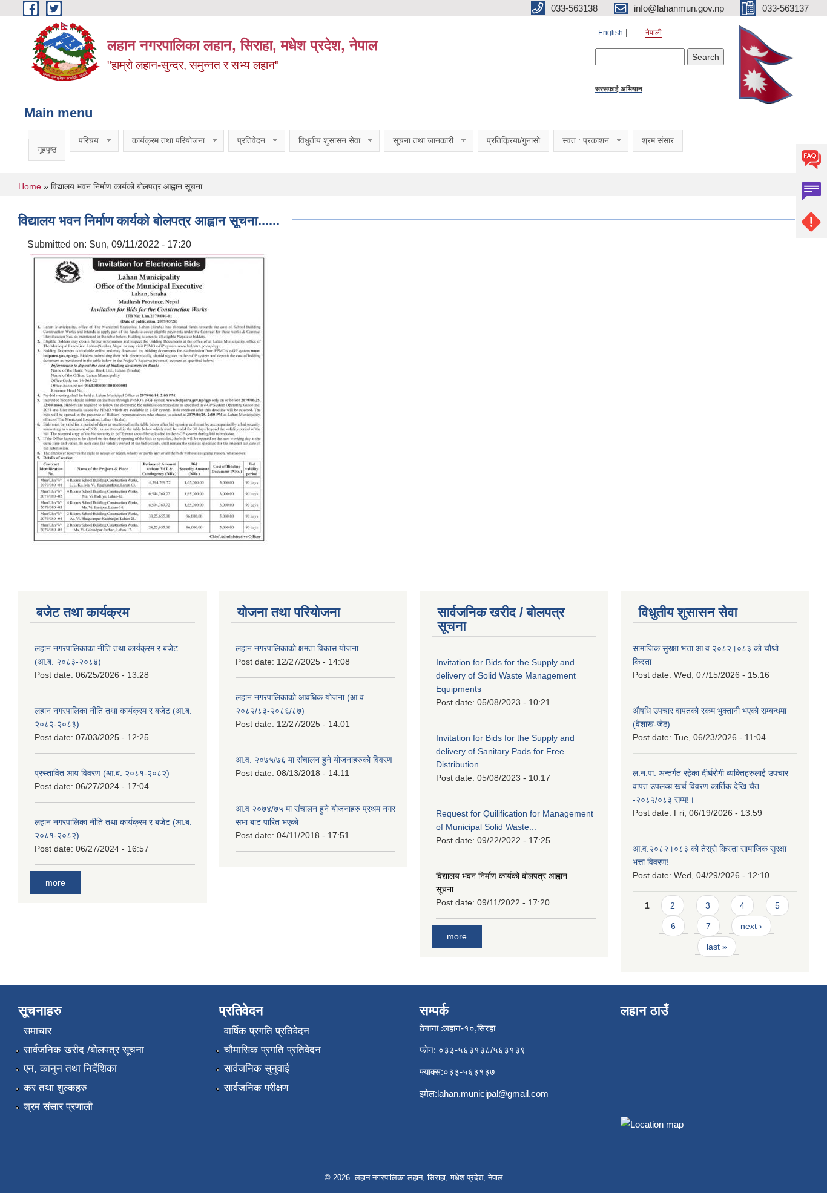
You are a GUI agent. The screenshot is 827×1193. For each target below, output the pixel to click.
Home (29, 186)
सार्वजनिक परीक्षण (256, 1088)
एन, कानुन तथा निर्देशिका (70, 1068)
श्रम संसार (658, 140)
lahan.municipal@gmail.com (493, 1093)
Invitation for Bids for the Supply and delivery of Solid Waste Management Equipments (506, 675)
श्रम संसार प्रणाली (58, 1106)
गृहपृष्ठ (47, 149)
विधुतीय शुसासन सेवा (324, 141)
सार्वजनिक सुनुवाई (256, 1068)
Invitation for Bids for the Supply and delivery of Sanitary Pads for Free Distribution (505, 751)
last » (717, 946)
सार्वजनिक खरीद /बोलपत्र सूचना (84, 1050)
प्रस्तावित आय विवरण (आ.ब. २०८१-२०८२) (102, 773)
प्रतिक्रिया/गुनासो (513, 140)
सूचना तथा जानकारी (418, 141)
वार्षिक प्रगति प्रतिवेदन (266, 1031)
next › (751, 926)
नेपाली (653, 32)
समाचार (37, 1031)
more (55, 882)
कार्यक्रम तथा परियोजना (164, 141)
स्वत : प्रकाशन (581, 141)
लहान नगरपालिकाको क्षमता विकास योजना (297, 648)
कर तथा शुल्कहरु (55, 1088)
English (610, 32)
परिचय (84, 141)
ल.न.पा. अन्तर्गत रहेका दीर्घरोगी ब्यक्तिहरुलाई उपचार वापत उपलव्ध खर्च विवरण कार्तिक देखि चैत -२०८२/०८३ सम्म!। (710, 786)
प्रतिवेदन (246, 141)
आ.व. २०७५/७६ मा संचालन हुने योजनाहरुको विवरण (314, 759)
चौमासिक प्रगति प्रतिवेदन (272, 1050)
